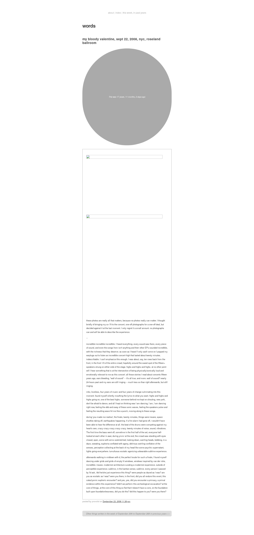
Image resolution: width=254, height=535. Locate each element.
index (118, 12)
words (88, 25)
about (111, 12)
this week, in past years (134, 12)
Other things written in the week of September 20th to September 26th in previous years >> (128, 513)
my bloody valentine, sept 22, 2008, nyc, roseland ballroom (121, 41)
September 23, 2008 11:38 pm (116, 501)
